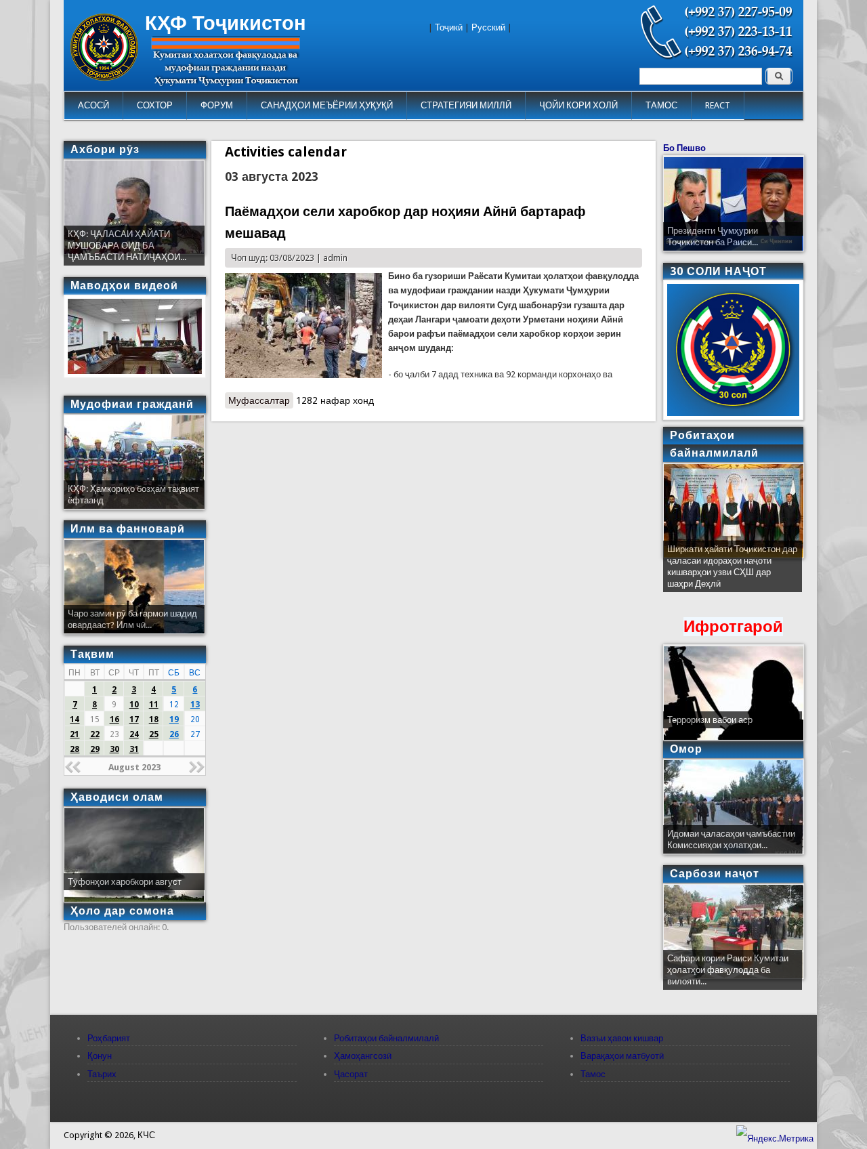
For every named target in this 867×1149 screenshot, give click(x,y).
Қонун (99, 1056)
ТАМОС (661, 105)
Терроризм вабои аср (710, 720)
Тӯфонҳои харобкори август (125, 882)
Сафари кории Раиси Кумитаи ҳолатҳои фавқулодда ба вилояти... (727, 969)
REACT (717, 105)
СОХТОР (155, 105)
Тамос (593, 1074)
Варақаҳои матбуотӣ (622, 1056)
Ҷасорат (351, 1074)
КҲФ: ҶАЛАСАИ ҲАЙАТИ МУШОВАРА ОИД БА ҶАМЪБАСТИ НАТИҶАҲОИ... (127, 245)
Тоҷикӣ (449, 27)
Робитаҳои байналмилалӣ (386, 1038)
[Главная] (104, 77)
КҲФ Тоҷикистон (225, 23)
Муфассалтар (260, 400)
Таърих (102, 1074)
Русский (488, 27)
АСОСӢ (93, 105)
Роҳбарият (108, 1038)
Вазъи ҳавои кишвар (621, 1038)
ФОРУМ (216, 105)
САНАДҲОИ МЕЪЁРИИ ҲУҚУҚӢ (327, 105)
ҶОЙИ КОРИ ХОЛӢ (578, 105)
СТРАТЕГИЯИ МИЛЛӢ (466, 105)
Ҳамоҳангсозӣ (363, 1056)
